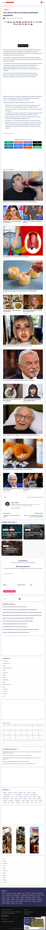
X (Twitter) (37, 144)
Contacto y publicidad (28, 911)
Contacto (5, 882)
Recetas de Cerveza (7, 684)
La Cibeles (5, 800)
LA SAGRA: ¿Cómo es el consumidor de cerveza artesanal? (20, 755)
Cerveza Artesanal (18, 794)
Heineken (24, 798)
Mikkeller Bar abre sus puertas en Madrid (21, 761)
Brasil (25, 792)
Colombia (20, 796)
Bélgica (34, 792)
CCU (12, 794)
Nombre (5, 584)
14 (26, 732)
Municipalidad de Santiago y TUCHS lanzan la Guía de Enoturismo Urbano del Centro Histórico (22, 612)
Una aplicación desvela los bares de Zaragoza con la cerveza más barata (10, 550)
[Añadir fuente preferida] (23, 45)
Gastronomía (5, 672)
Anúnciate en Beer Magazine (7, 921)
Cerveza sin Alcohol (6, 796)
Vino (36, 802)
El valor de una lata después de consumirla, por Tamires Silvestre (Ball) (11, 534)
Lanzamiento (11, 800)
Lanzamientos (17, 800)
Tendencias (5, 693)
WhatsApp (37, 147)
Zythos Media (27, 914)
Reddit (27, 147)
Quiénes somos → (5, 915)
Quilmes (12, 802)
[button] (15, 508)
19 (15, 735)
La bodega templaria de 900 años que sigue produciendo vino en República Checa (20, 609)
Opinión (4, 802)
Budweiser (29, 792)
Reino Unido (18, 802)
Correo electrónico (21, 584)
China (16, 796)
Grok (37, 142)
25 (9, 737)
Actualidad (6, 9)
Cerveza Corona (26, 794)
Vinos (4, 696)
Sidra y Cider (5, 689)
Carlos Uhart (15, 502)
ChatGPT (9, 142)
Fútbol (20, 798)
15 (32, 732)
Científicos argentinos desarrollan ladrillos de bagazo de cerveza (22, 763)
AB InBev (4, 792)
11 (9, 732)
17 (3, 735)
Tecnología (5, 691)
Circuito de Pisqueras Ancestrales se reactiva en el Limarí (15, 623)
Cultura (4, 665)
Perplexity (9, 144)
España (5, 497)
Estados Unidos (5, 798)
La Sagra (23, 800)
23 (38, 735)
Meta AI (27, 144)
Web (31, 584)
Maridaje (4, 675)
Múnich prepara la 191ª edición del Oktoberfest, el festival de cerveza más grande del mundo (22, 615)
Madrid (27, 800)
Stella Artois (27, 802)
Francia (16, 798)
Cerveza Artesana (6, 663)
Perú (8, 802)
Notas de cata (5, 679)
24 (3, 737)
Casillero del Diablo (6, 794)
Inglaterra (30, 798)
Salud (4, 686)
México (36, 800)
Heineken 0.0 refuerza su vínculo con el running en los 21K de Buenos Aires (18, 618)
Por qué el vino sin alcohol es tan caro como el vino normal (15, 606)
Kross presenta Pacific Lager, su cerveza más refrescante (15, 626)
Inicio (4, 858)
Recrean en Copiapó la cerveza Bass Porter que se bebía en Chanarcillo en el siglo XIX (21, 629)
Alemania (15, 792)
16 (38, 732)
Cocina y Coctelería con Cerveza (25, 505)
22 (32, 735)
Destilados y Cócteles (7, 668)
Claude (18, 142)
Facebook (18, 147)
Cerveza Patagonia (34, 794)
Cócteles (34, 796)
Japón (34, 798)
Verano (32, 802)
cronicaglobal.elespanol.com (8, 133)
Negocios (12, 529)
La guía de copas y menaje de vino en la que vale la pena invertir (16, 632)
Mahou (32, 800)
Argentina (20, 792)
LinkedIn (8, 147)
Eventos (4, 670)
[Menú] (43, 2)
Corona (25, 796)
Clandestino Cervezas (7, 761)
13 (21, 732)
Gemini (27, 142)
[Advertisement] (23, 34)
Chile (12, 796)
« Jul (4, 743)
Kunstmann (39, 798)
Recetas (4, 682)
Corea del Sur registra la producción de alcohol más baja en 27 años (33, 534)
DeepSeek (18, 144)
